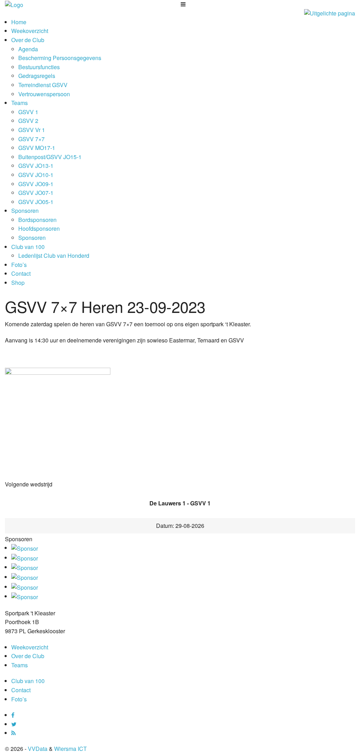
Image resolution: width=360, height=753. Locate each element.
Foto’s (19, 265)
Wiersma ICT (70, 749)
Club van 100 (28, 247)
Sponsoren (25, 211)
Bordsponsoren (37, 220)
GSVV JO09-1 (35, 184)
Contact (21, 273)
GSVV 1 (28, 112)
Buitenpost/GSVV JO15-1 (50, 157)
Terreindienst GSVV (43, 85)
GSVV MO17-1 (36, 148)
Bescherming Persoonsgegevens (59, 58)
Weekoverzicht (29, 31)
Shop (18, 283)
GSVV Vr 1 (31, 130)
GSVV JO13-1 (35, 166)
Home (18, 22)
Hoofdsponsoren (39, 228)
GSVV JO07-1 (35, 193)
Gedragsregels (36, 76)
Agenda (28, 49)
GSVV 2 (28, 121)
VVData (37, 749)
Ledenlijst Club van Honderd (53, 255)
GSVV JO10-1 (35, 175)
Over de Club (27, 40)
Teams (19, 103)
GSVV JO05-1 (35, 202)
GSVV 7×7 (31, 139)
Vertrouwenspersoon (44, 94)
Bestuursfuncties (39, 67)
